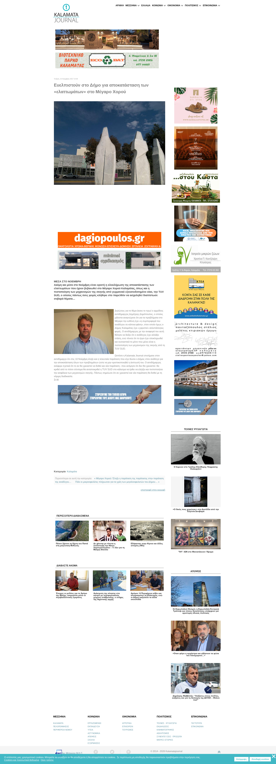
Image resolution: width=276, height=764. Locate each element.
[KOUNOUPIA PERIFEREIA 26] (195, 225)
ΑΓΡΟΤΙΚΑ (127, 723)
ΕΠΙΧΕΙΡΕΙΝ (127, 726)
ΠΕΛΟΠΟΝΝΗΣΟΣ (61, 726)
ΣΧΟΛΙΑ (91, 740)
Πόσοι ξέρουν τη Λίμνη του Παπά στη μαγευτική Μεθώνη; (72, 544)
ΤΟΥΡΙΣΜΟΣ (127, 730)
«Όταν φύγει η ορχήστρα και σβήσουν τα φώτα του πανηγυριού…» (196, 654)
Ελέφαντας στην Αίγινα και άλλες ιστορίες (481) (147, 544)
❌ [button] (274, 756)
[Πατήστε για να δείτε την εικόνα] (109, 143)
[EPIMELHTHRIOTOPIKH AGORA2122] (109, 395)
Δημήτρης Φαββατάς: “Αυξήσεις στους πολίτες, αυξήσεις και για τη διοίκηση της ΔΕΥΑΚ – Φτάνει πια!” (196, 698)
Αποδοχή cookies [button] (260, 759)
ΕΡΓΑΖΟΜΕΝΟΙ (94, 723)
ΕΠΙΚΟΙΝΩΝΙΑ (197, 726)
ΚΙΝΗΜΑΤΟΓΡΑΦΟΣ (165, 730)
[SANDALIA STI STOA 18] (195, 107)
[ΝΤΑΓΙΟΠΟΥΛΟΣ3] (109, 241)
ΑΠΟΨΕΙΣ (92, 737)
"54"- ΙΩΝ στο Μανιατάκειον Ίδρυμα (195, 552)
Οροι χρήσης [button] (47, 760)
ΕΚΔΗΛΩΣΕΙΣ (163, 726)
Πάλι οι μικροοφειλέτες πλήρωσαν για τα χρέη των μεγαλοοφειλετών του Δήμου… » (117, 482)
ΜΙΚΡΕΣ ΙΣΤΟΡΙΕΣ (165, 740)
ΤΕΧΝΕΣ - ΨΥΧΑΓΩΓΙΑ (167, 723)
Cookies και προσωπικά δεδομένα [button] (21, 760)
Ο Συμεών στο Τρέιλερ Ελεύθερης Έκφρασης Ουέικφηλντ (196, 468)
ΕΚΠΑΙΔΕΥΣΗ (94, 726)
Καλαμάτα (72, 471)
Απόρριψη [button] (241, 759)
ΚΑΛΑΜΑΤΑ (58, 723)
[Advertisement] (109, 208)
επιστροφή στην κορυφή (153, 490)
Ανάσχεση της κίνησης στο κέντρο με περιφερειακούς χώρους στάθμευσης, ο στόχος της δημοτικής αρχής (108, 596)
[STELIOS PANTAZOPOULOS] (195, 340)
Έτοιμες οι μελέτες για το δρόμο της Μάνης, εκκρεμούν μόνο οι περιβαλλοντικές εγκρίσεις (71, 595)
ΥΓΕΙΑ (90, 730)
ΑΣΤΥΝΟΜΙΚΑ (94, 733)
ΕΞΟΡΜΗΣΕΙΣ (94, 743)
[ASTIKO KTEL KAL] (195, 298)
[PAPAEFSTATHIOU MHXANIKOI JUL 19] (195, 379)
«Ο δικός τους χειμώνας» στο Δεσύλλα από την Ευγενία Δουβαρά (196, 510)
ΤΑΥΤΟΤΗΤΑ (196, 723)
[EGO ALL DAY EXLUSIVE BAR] (107, 41)
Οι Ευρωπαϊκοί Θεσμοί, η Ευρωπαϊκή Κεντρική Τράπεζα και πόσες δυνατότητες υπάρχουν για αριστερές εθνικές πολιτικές (196, 611)
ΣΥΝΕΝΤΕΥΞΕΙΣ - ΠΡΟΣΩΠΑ (169, 737)
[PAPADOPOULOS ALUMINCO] (109, 261)
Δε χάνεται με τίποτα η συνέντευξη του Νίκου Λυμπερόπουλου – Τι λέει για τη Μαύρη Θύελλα (109, 546)
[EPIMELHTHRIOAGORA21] (195, 408)
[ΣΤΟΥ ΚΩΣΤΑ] (196, 189)
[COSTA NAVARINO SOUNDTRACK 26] (195, 149)
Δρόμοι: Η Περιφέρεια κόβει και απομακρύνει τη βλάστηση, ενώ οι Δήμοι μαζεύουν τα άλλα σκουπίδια (146, 596)
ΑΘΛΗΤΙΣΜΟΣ (163, 733)
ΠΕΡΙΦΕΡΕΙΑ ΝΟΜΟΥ (62, 730)
